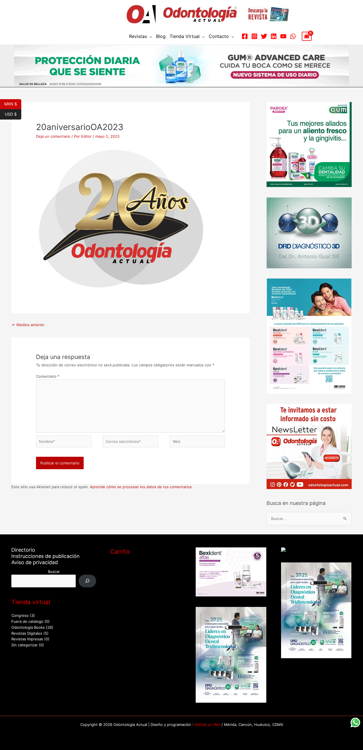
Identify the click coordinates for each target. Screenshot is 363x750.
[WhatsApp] (293, 36)
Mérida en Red (207, 724)
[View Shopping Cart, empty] (307, 36)
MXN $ (12, 103)
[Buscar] (87, 581)
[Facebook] (245, 36)
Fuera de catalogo (27, 621)
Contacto (219, 36)
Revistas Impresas (27, 639)
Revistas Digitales (26, 633)
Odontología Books (28, 627)
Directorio (23, 550)
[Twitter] (264, 36)
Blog (161, 36)
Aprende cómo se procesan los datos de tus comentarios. (141, 487)
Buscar (54, 571)
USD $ (13, 113)
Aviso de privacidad (34, 562)
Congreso (20, 615)
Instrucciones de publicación (45, 556)
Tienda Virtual (185, 36)
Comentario (48, 376)
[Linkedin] (274, 36)
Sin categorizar (24, 645)
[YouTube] (283, 36)
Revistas (138, 36)
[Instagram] (254, 36)
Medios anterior (28, 324)
